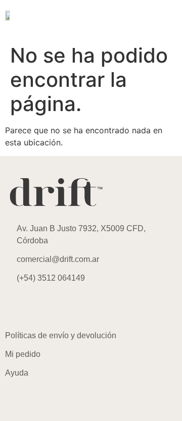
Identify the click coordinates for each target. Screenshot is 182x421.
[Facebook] (45, 307)
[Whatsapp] (73, 307)
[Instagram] (17, 307)
